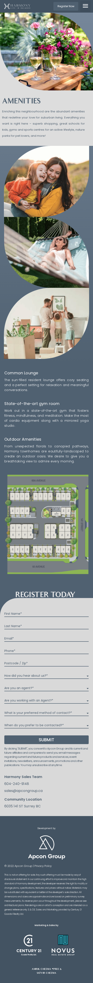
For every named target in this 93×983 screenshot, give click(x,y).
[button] (65, 6)
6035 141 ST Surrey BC (22, 806)
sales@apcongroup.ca (23, 790)
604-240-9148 (16, 783)
